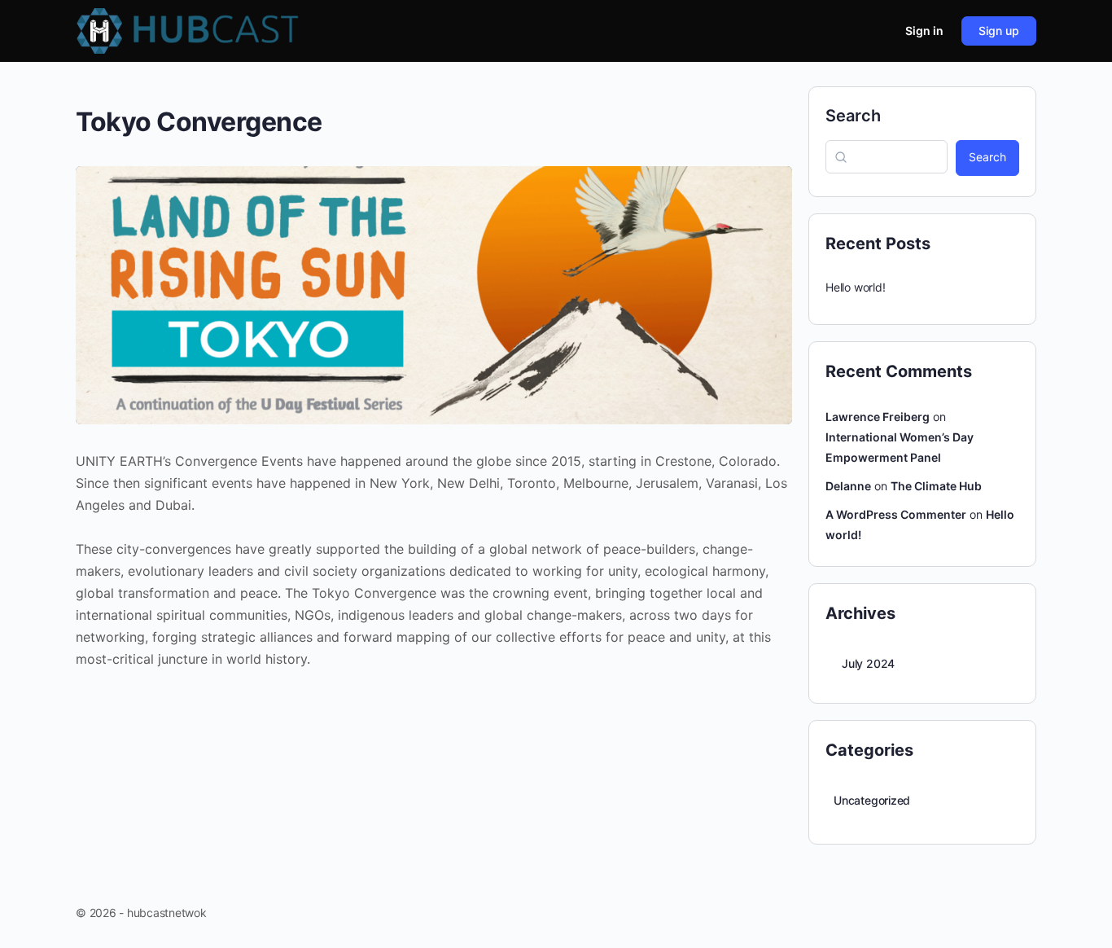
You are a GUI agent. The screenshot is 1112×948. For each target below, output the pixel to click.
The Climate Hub (936, 486)
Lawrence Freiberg (877, 417)
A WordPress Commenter (895, 514)
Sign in (924, 30)
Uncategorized (872, 800)
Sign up (998, 30)
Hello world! (855, 287)
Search (853, 115)
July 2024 (868, 663)
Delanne (848, 486)
